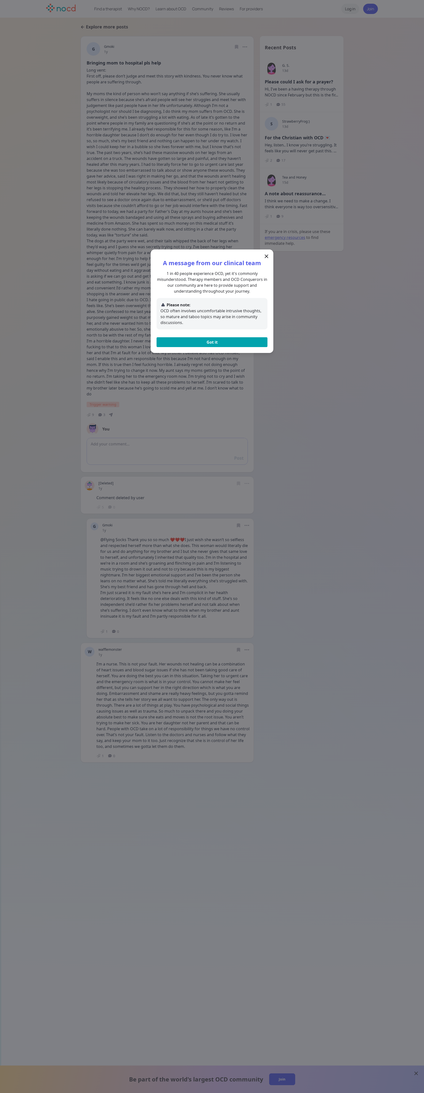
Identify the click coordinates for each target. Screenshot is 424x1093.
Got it (212, 342)
